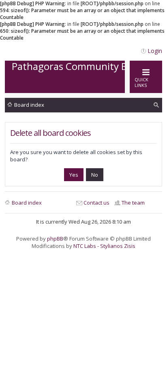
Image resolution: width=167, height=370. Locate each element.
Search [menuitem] (156, 106)
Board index (29, 104)
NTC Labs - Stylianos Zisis (104, 245)
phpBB (55, 238)
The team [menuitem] (133, 202)
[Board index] (80, 84)
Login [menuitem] (155, 51)
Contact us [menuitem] (96, 202)
